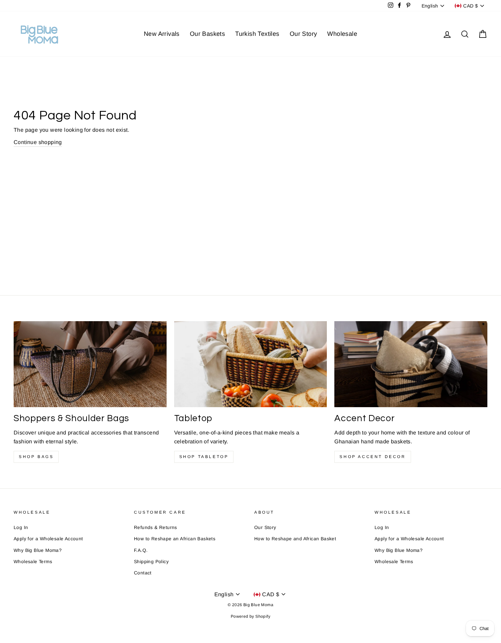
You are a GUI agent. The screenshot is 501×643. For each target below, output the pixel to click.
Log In (21, 527)
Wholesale (342, 33)
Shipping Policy (151, 561)
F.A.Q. (141, 550)
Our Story (303, 33)
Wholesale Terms (33, 561)
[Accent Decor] (410, 364)
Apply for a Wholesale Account (48, 538)
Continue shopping (38, 142)
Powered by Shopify (250, 616)
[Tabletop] (250, 364)
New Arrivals (162, 33)
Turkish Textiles (257, 33)
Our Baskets (207, 33)
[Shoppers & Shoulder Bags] (90, 364)
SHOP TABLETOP (204, 456)
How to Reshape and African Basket (295, 538)
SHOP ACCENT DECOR (372, 456)
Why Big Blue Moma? (38, 550)
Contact (143, 572)
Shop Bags (36, 456)
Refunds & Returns (155, 527)
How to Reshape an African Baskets (174, 538)
